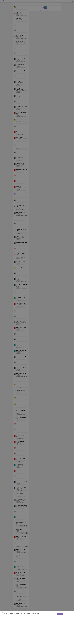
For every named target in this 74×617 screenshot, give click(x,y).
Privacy (4, 615)
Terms (2, 615)
